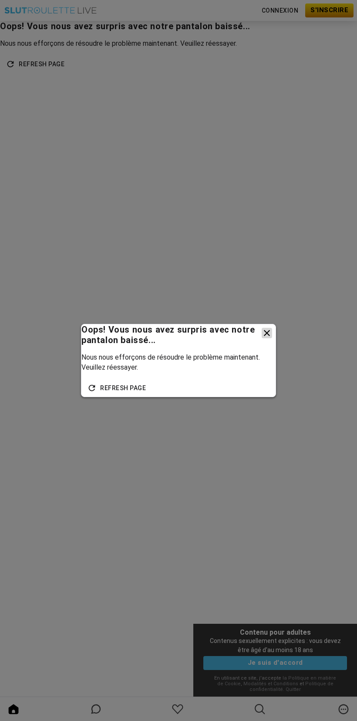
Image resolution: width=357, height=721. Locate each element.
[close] (267, 333)
